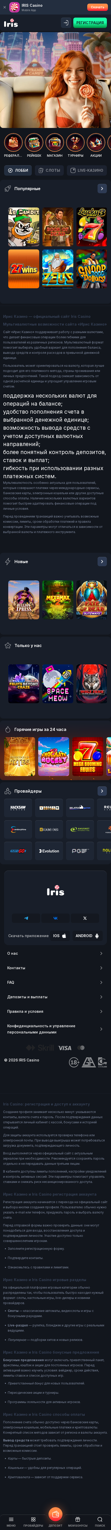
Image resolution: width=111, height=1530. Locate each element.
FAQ (10, 982)
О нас (12, 953)
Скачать (97, 7)
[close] (4, 7)
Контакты (16, 968)
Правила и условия (25, 1011)
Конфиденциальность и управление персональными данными (41, 1029)
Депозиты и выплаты (27, 997)
